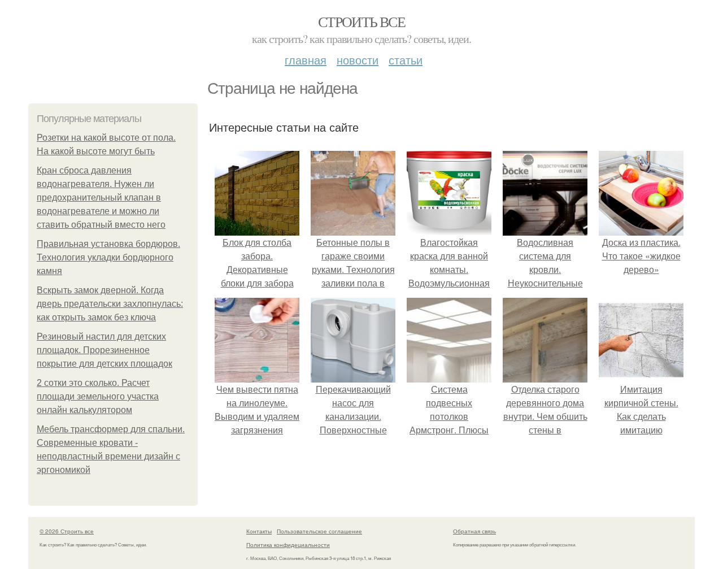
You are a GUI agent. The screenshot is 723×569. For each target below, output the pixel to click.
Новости (357, 59)
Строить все (361, 21)
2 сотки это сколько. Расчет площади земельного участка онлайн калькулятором (98, 396)
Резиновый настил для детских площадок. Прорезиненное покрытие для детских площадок (104, 350)
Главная (305, 59)
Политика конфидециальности (288, 545)
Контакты (259, 531)
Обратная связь (474, 531)
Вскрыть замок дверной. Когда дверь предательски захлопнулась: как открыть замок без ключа (110, 303)
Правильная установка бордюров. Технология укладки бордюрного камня (108, 257)
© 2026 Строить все (67, 531)
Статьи (406, 59)
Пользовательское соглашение (319, 531)
